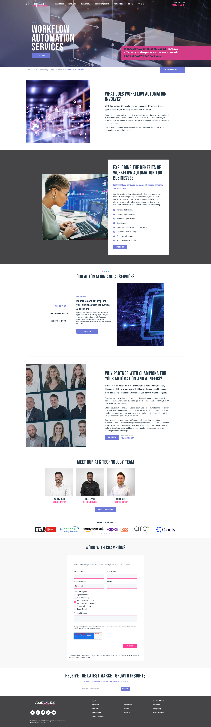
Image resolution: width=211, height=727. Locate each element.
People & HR (95, 708)
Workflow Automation (75, 70)
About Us (126, 708)
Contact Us (127, 712)
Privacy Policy (157, 708)
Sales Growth (95, 705)
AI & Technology (42, 70)
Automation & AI (57, 70)
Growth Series (128, 705)
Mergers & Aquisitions (98, 716)
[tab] (101, 533)
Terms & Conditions (158, 712)
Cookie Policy (157, 705)
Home (30, 70)
